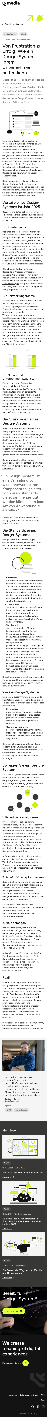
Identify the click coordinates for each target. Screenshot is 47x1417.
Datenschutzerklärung (29, 1395)
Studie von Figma (10, 283)
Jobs (43, 1400)
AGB (43, 1395)
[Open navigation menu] (43, 4)
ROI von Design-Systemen (26, 338)
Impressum (12, 1395)
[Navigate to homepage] (12, 3)
